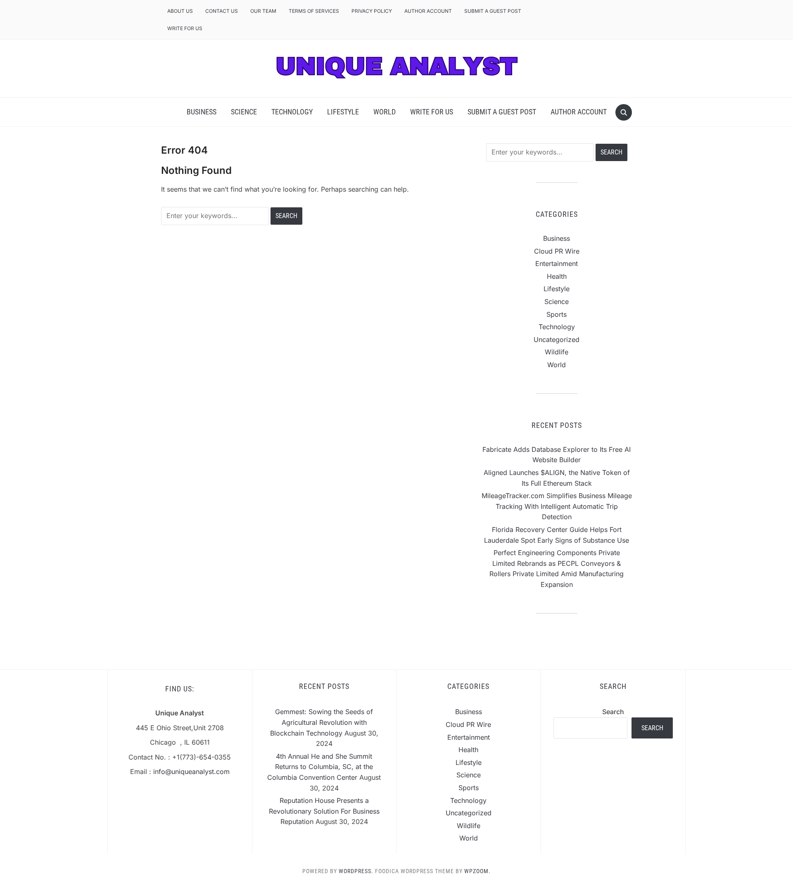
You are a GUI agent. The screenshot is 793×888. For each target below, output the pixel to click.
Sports (556, 314)
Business (201, 111)
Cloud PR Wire (556, 251)
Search (613, 712)
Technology (292, 111)
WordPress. (356, 871)
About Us (180, 11)
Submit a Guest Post (492, 11)
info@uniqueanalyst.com (191, 771)
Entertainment (556, 263)
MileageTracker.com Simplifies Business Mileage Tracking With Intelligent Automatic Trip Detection (557, 506)
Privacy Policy (371, 11)
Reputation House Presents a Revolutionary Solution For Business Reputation (324, 811)
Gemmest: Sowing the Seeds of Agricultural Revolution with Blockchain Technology (321, 722)
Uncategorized (556, 339)
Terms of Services (314, 11)
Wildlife (556, 352)
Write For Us (184, 28)
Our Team (263, 11)
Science (244, 111)
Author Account (428, 11)
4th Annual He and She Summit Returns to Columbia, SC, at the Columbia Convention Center (320, 766)
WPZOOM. (477, 871)
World (384, 111)
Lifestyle (343, 111)
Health (557, 276)
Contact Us (221, 11)
